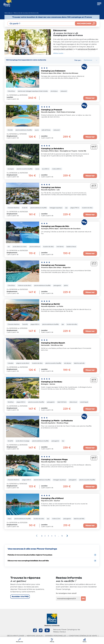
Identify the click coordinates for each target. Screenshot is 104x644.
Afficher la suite (58, 53)
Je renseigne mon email (66, 593)
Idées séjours (8, 13)
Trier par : (77, 60)
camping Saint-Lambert (63, 49)
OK (83, 599)
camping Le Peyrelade (86, 49)
